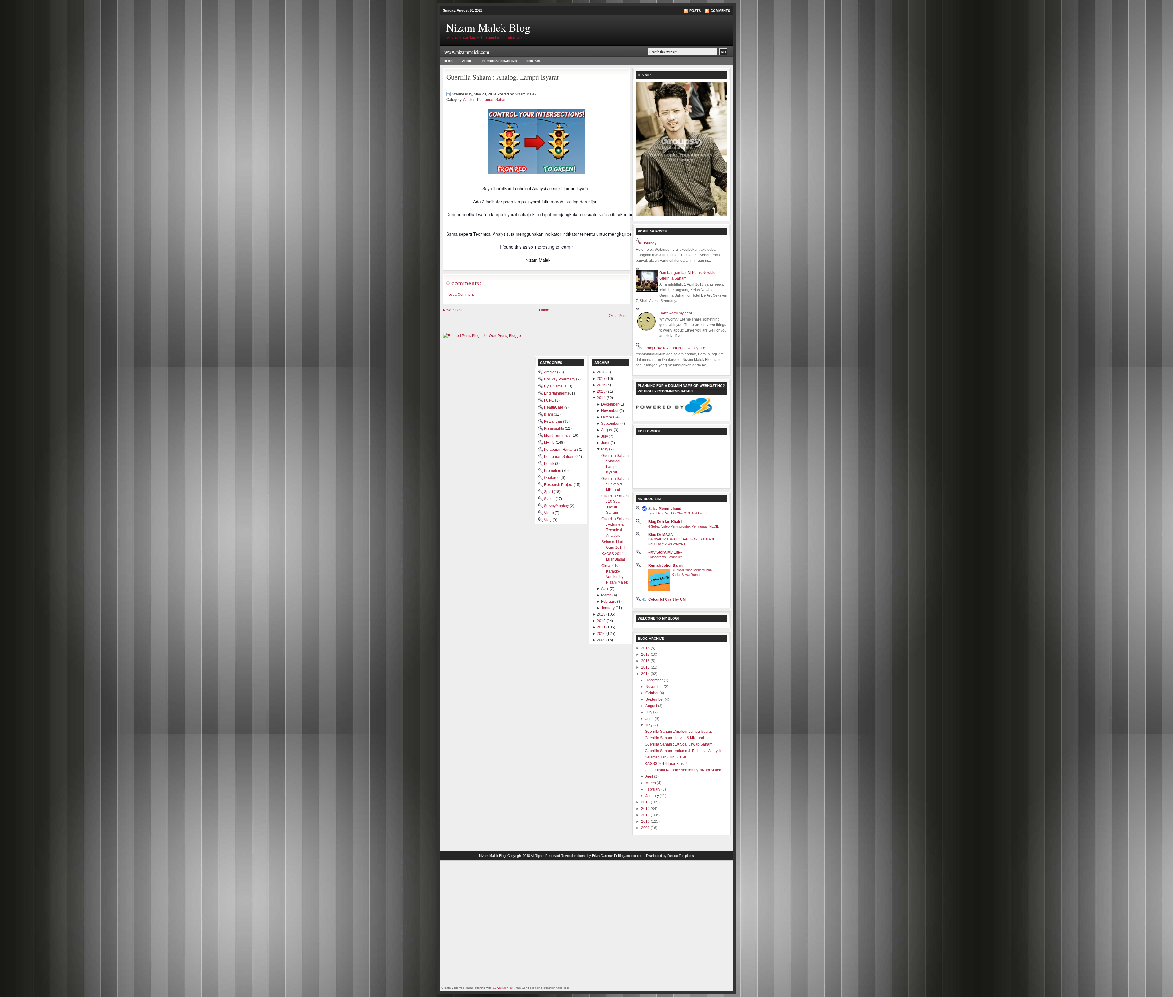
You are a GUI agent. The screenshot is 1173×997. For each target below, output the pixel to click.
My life (550, 442)
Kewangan (553, 421)
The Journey (646, 243)
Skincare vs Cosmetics (665, 557)
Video (549, 513)
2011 (646, 815)
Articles (469, 100)
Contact (533, 61)
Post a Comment (460, 294)
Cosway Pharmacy (560, 379)
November (654, 686)
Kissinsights (554, 428)
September (655, 699)
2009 (646, 828)
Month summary (558, 435)
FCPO (549, 400)
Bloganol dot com (630, 856)
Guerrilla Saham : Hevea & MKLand (674, 738)
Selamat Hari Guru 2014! (665, 757)
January (652, 796)
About (467, 61)
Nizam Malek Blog (488, 27)
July (649, 712)
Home (544, 310)
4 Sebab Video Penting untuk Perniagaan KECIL (683, 526)
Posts (695, 11)
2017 (646, 654)
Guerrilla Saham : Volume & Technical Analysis (683, 751)
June (650, 719)
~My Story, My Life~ (665, 552)
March (651, 783)
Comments (720, 11)
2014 (646, 674)
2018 (646, 648)
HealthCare (554, 407)
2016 (646, 661)
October (652, 693)
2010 (646, 821)
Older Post (617, 315)
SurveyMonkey (557, 506)
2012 (646, 808)
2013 (646, 802)
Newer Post (452, 310)
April (649, 776)
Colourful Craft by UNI (667, 599)
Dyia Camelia (556, 386)
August (651, 706)
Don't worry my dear (675, 313)
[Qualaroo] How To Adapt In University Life (670, 348)
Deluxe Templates (680, 856)
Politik (549, 463)
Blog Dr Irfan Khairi (665, 522)
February (653, 789)
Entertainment (556, 393)
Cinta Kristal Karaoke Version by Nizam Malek (683, 770)
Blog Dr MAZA (660, 534)
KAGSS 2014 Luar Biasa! (666, 764)
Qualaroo (552, 478)
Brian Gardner (602, 856)
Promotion (553, 471)
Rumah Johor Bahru (665, 565)
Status (549, 499)
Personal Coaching (499, 61)
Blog (448, 61)
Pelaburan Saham (492, 100)
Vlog (548, 520)
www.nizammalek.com (466, 52)
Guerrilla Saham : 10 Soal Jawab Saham (678, 744)
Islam (549, 414)
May (649, 725)
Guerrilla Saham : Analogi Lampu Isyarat (502, 76)
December (654, 680)
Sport (549, 492)
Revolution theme (573, 856)
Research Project (559, 485)
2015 (646, 667)
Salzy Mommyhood (664, 508)
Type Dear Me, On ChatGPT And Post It (677, 513)
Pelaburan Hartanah (561, 449)
